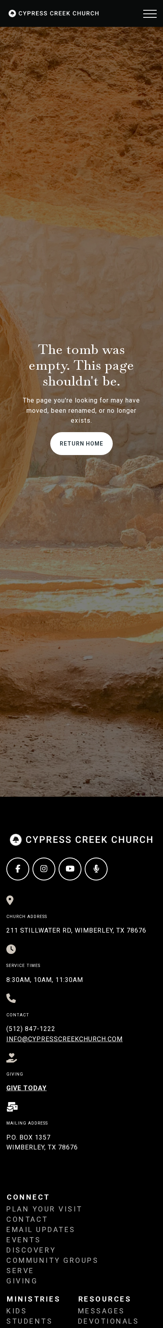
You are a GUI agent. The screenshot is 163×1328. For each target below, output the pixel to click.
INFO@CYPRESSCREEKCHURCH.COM (64, 1039)
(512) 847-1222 (30, 1029)
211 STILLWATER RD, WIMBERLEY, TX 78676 (76, 930)
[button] (150, 14)
